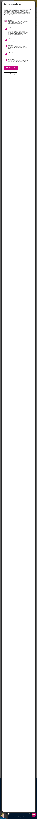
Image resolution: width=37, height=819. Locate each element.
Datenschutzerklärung (9, 14)
